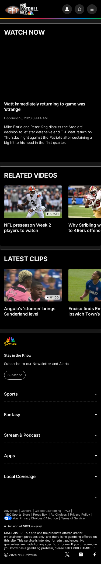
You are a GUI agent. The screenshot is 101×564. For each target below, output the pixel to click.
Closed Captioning (48, 511)
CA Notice (50, 518)
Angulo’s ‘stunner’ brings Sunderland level (29, 311)
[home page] (21, 9)
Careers (26, 511)
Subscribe (15, 375)
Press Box (40, 514)
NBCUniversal (32, 526)
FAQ (67, 511)
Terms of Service (73, 518)
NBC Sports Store (17, 514)
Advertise (11, 511)
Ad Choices (59, 514)
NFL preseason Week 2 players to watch (27, 227)
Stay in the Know (18, 355)
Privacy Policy (80, 514)
